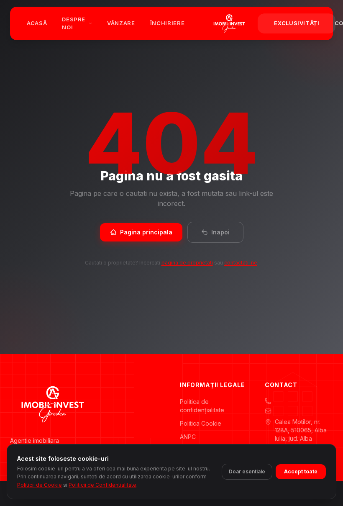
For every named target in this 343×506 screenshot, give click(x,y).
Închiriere (167, 23)
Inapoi (220, 232)
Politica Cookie (200, 423)
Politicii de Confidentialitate (102, 485)
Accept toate (300, 471)
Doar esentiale (247, 471)
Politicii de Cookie (39, 485)
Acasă (37, 23)
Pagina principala (146, 232)
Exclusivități (296, 23)
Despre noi (73, 23)
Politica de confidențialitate (202, 406)
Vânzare (121, 23)
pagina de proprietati (187, 262)
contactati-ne (240, 262)
